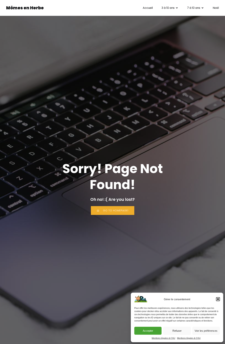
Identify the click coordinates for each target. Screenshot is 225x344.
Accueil (148, 8)
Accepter (148, 330)
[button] (218, 299)
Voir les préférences (206, 330)
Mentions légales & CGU (163, 338)
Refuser (177, 330)
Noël (216, 8)
